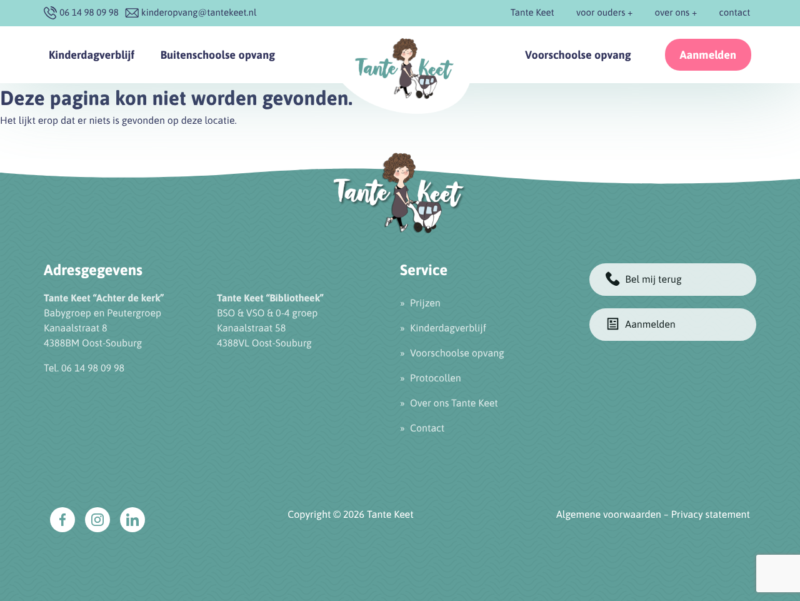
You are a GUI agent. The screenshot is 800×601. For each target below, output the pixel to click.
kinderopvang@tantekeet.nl (199, 13)
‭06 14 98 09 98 (89, 13)
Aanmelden (708, 54)
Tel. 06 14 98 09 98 (84, 368)
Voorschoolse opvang (578, 54)
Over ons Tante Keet (454, 403)
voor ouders (600, 13)
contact (735, 13)
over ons (672, 13)
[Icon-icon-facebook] (62, 519)
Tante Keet (532, 13)
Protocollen (435, 378)
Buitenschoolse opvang (217, 54)
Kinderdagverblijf (91, 54)
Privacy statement (710, 514)
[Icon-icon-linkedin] (132, 519)
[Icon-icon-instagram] (97, 519)
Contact (427, 428)
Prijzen (425, 303)
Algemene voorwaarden (608, 514)
